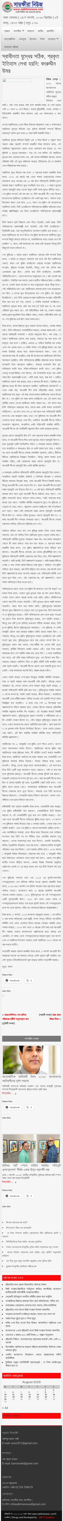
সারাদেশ (30, 31)
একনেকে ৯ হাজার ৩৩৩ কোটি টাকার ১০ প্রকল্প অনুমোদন (29, 1334)
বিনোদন (33, 39)
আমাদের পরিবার (11, 47)
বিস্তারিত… (8, 1093)
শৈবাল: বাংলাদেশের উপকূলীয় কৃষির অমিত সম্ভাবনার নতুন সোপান (32, 1247)
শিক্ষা (42, 39)
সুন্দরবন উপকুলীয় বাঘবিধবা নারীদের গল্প (21, 1266)
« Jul (5, 1407)
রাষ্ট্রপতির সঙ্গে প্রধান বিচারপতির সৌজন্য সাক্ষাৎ (26, 1284)
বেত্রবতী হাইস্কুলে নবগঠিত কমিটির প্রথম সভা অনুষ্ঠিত (29, 1296)
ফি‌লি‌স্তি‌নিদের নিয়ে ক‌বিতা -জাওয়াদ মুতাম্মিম (24, 1241)
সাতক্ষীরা (17, 31)
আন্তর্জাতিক (9, 39)
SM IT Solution (46, 1517)
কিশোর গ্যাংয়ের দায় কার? (16, 1222)
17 (5, 1397)
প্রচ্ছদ (7, 31)
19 (21, 1397)
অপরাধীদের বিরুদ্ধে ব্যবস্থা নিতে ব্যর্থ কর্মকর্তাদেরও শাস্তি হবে (32, 1301)
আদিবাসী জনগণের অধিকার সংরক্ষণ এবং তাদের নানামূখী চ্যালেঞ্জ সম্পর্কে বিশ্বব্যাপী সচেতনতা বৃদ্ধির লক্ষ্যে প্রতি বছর (31, 1088)
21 (38, 1397)
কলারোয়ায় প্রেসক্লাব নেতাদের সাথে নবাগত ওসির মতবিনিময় (31, 1305)
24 (5, 1399)
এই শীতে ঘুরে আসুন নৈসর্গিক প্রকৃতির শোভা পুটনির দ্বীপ (28, 1260)
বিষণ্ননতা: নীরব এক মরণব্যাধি (18, 1227)
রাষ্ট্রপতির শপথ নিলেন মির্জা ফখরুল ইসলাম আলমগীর (28, 1309)
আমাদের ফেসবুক (11, 1415)
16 (54, 1394)
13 (30, 1394)
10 (5, 1394)
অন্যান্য (51, 39)
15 (46, 1394)
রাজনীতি (50, 31)
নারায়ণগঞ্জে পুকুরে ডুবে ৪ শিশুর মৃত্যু (21, 1318)
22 (46, 1397)
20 (30, 1397)
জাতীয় (40, 31)
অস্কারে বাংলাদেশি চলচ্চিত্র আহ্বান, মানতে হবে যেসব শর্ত (30, 1314)
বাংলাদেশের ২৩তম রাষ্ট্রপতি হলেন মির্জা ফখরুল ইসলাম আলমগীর (32, 1330)
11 (13, 1394)
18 (13, 1397)
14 (38, 1394)
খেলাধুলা (22, 39)
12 (21, 1394)
